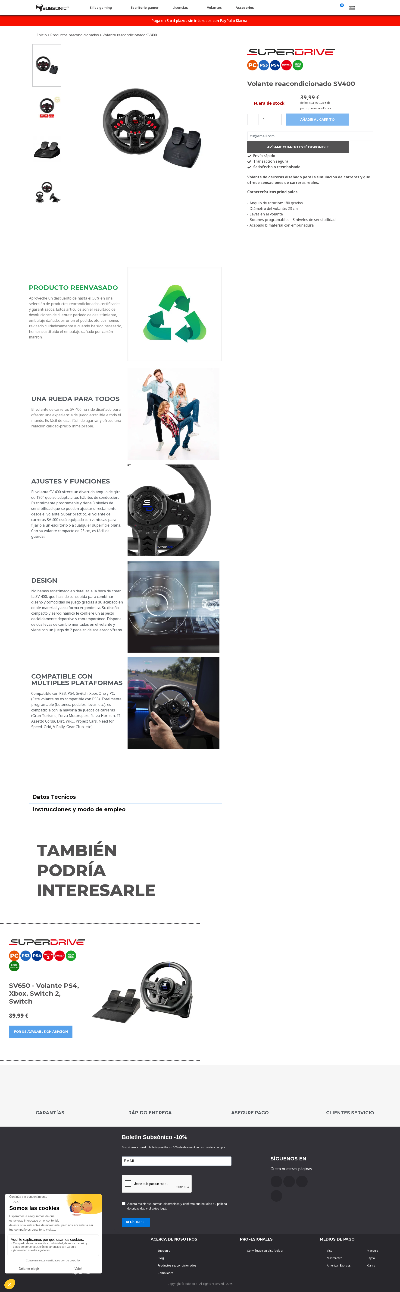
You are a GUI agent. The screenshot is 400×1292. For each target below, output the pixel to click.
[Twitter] (302, 1181)
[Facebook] (276, 1181)
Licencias (180, 7)
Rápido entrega (150, 1112)
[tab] (125, 797)
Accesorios (245, 7)
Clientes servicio (350, 1112)
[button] (68, 128)
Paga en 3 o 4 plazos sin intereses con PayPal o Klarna (199, 20)
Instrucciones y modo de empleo (78, 809)
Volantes (214, 7)
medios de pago (337, 1239)
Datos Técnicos (54, 797)
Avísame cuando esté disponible (297, 147)
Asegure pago (250, 1112)
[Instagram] (276, 1196)
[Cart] (341, 8)
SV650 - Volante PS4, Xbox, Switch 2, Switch (44, 993)
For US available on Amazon (41, 1032)
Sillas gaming (101, 7)
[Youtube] (289, 1181)
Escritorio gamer (145, 7)
